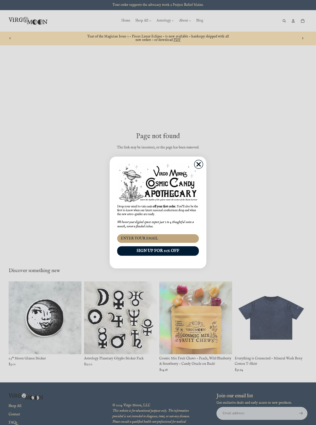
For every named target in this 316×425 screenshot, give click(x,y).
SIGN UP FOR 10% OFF (158, 250)
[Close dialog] (198, 164)
